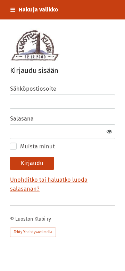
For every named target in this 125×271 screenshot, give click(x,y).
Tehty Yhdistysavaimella (33, 232)
